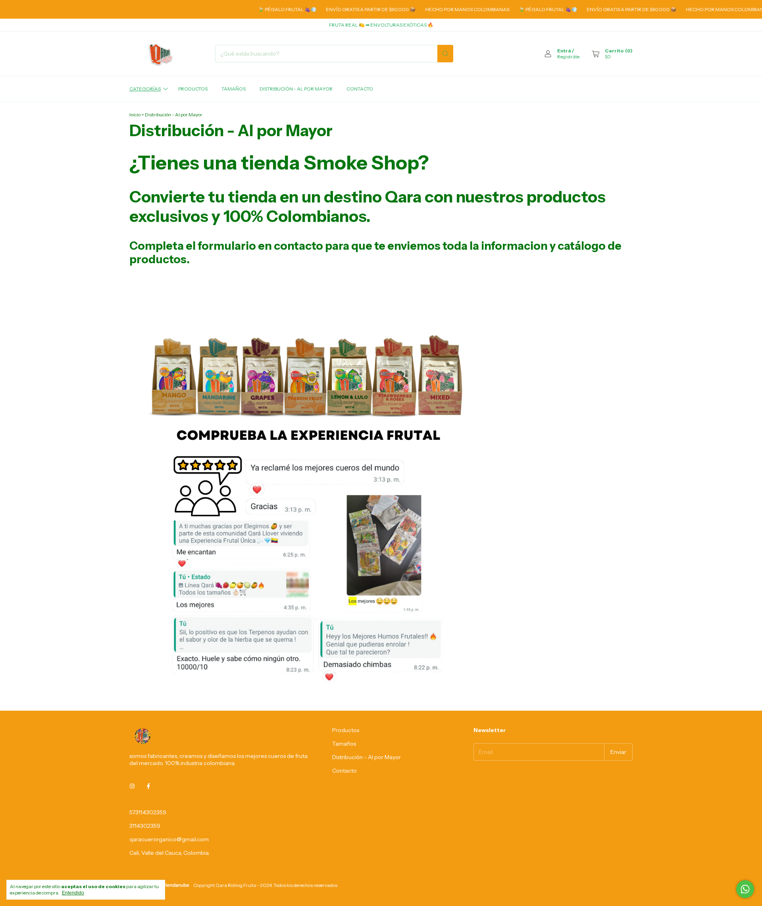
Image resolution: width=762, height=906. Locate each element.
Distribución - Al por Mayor (296, 89)
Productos (193, 89)
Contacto (359, 89)
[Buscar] (445, 53)
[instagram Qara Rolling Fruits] (132, 786)
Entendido (73, 893)
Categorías (145, 89)
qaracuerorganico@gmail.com (169, 839)
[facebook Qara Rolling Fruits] (148, 786)
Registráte (568, 57)
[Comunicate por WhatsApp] (745, 889)
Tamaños (233, 89)
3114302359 (144, 825)
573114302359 (147, 812)
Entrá (564, 51)
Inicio (134, 115)
